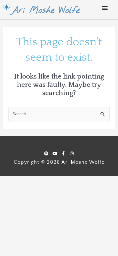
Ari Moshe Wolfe (45, 10)
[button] (104, 7)
